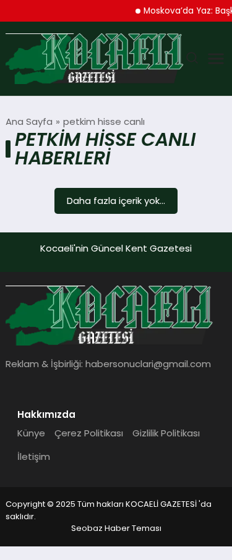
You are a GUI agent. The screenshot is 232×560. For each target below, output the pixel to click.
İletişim (33, 456)
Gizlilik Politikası (166, 432)
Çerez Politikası (88, 432)
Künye (31, 432)
